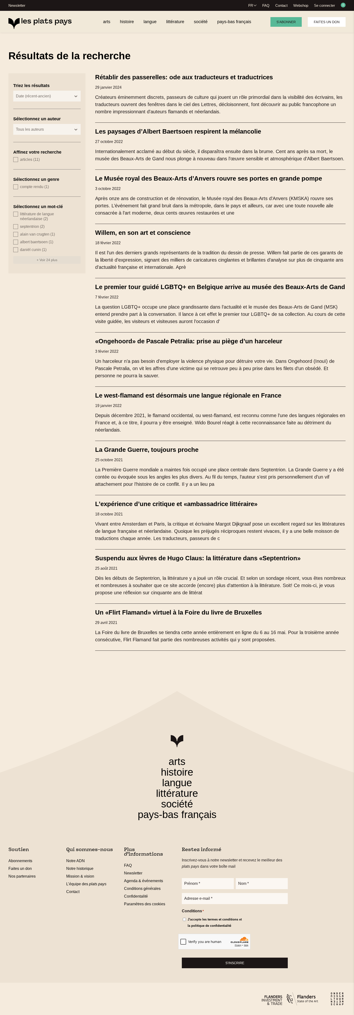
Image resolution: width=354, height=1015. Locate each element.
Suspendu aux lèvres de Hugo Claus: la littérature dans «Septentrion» (198, 558)
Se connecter (324, 5)
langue (177, 782)
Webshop (300, 5)
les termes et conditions (220, 919)
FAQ (265, 5)
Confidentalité (136, 896)
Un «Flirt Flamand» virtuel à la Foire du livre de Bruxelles (178, 612)
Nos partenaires (22, 876)
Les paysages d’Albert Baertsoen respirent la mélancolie (178, 131)
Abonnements (20, 861)
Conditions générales (142, 888)
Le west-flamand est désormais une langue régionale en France (188, 395)
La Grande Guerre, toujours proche (146, 449)
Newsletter (16, 5)
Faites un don (327, 22)
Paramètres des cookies (144, 904)
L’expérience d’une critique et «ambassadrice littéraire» (176, 504)
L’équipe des (86, 884)
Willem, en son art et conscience (142, 232)
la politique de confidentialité (209, 925)
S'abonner (286, 22)
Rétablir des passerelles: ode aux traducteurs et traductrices (184, 77)
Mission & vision (80, 876)
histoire (177, 772)
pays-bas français (177, 814)
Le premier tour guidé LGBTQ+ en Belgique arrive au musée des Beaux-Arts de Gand (220, 287)
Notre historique (79, 868)
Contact (281, 5)
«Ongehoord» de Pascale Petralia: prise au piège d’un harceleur (188, 341)
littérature (177, 793)
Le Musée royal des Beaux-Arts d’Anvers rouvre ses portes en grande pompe (208, 178)
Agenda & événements (143, 881)
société (177, 804)
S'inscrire (234, 963)
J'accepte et (215, 922)
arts (177, 761)
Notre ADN (75, 861)
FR (250, 5)
